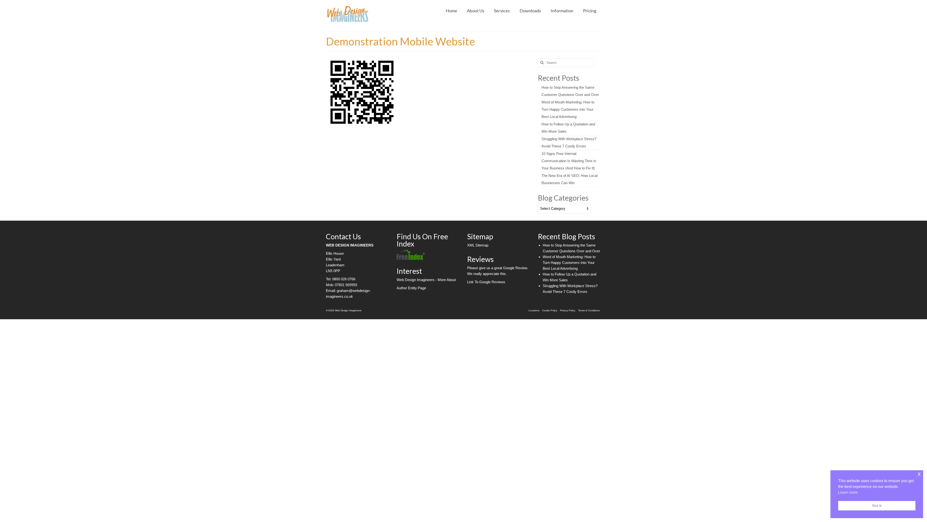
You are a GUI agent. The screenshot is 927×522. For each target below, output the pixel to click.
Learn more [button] (848, 492)
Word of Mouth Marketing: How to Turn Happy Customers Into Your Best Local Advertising (567, 109)
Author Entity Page (411, 288)
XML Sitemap (477, 245)
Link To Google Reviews (486, 282)
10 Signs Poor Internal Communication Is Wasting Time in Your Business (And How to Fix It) (568, 161)
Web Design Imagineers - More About (426, 280)
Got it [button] (876, 506)
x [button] (919, 473)
